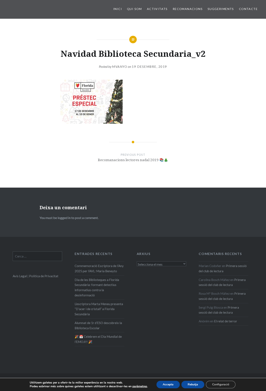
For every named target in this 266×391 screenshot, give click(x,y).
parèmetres (139, 386)
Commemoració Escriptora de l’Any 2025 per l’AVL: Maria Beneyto (99, 268)
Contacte (248, 9)
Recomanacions (188, 9)
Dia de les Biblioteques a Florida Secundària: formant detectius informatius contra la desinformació (97, 287)
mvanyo (119, 66)
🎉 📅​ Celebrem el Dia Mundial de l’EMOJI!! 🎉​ (98, 339)
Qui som (134, 9)
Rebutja (193, 384)
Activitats (157, 9)
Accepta (168, 384)
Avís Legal (20, 276)
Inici (117, 9)
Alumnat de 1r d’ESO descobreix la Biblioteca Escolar (98, 325)
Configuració (220, 384)
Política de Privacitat (43, 276)
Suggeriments (221, 9)
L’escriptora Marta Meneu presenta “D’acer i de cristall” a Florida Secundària (99, 309)
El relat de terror (225, 321)
